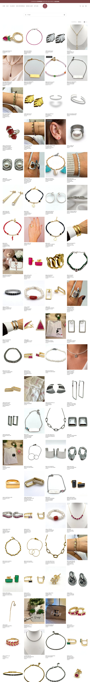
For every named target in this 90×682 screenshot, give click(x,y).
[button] (80, 22)
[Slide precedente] (26, 37)
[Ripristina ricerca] (64, 15)
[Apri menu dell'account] (83, 6)
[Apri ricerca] (80, 6)
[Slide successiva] (42, 37)
